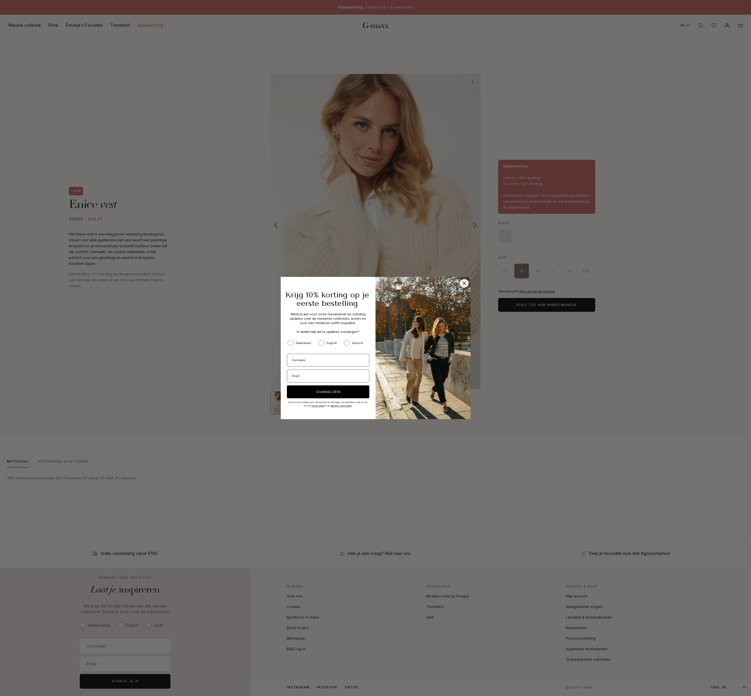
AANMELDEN (328, 392)
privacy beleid (318, 405)
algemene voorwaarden (340, 405)
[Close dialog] (464, 283)
